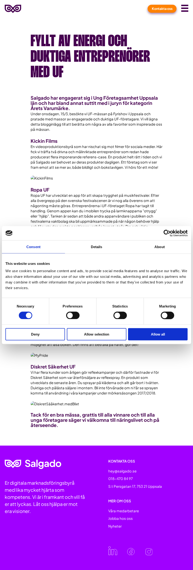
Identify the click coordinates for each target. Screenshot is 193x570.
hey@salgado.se (122, 471)
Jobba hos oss (120, 518)
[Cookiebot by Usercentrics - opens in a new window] (167, 233)
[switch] (73, 315)
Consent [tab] (33, 247)
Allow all (158, 334)
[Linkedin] (112, 553)
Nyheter (115, 526)
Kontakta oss (162, 8)
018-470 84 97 (120, 478)
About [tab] (159, 247)
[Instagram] (149, 553)
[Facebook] (130, 553)
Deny (35, 334)
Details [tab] (96, 247)
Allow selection (96, 334)
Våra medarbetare (123, 510)
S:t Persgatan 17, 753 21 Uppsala (135, 486)
